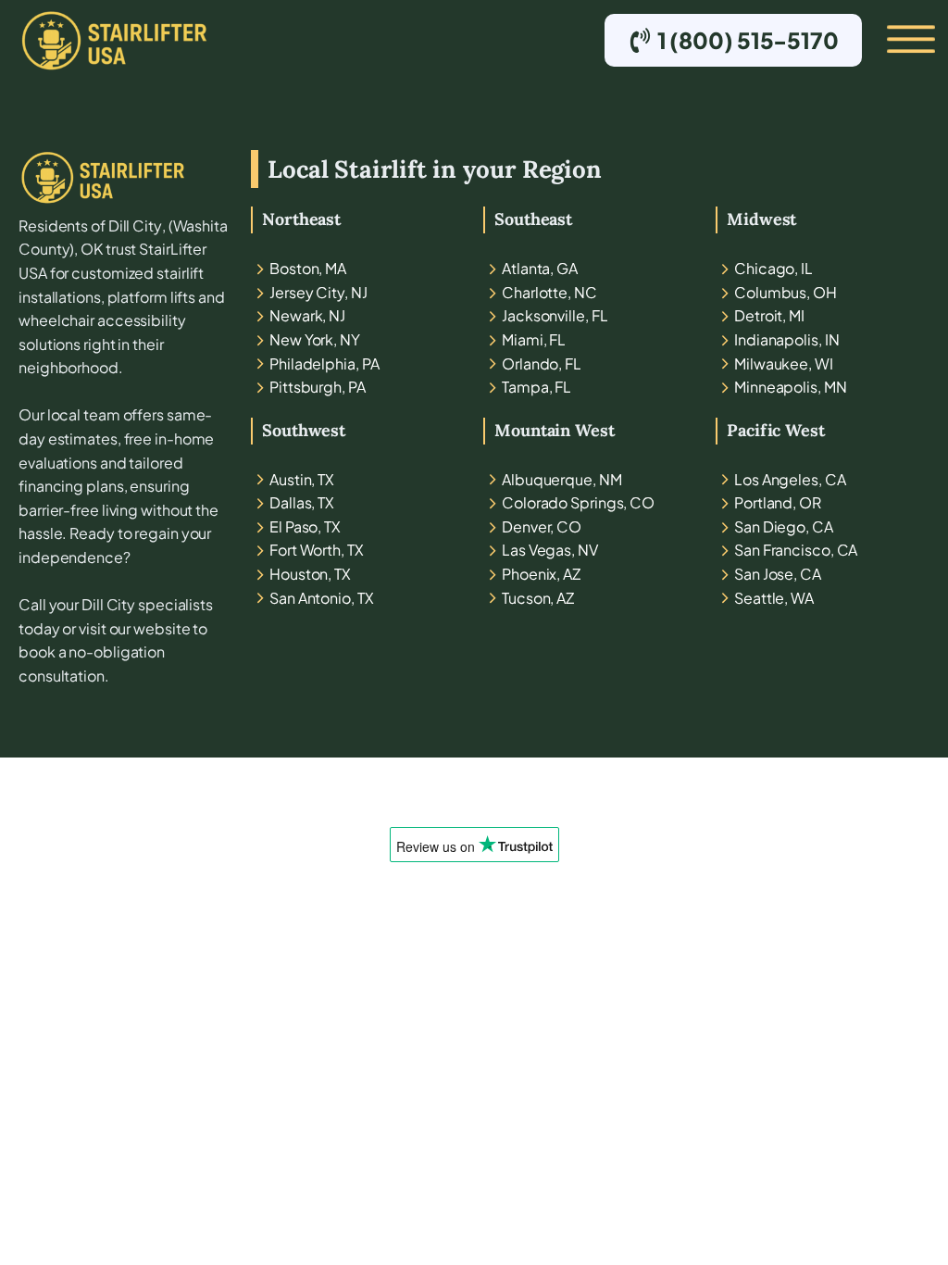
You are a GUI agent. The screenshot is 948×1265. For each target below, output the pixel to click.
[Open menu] (895, 40)
